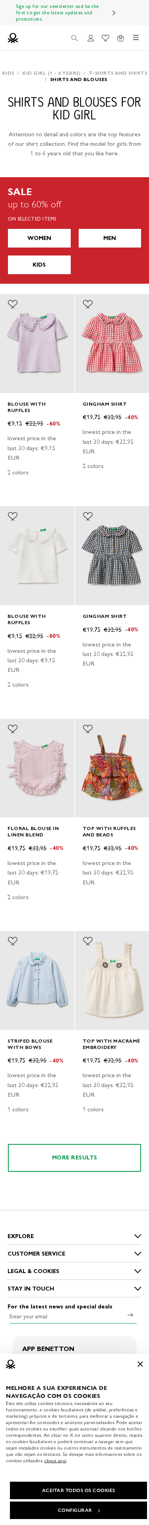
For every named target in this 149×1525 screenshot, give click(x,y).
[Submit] (130, 1314)
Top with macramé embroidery (111, 1044)
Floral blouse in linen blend (33, 831)
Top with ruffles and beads (109, 831)
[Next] (114, 12)
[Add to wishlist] (12, 304)
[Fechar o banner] (140, 1364)
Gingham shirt (105, 404)
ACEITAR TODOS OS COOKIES (78, 1490)
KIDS (39, 264)
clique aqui (55, 1460)
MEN (109, 238)
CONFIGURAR (75, 1510)
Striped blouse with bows (30, 1044)
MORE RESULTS (74, 1157)
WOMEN (39, 238)
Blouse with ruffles (27, 407)
